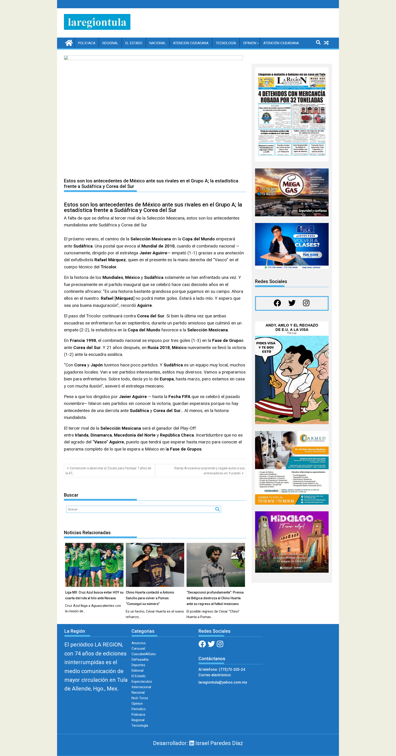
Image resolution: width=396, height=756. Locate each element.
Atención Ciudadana (281, 43)
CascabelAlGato (144, 654)
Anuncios (139, 643)
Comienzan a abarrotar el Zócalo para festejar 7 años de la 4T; (108, 470)
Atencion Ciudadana (191, 43)
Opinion (249, 43)
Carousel (138, 648)
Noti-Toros (140, 698)
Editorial (137, 670)
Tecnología (226, 43)
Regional (110, 43)
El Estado (133, 43)
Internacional (141, 687)
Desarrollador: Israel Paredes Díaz (198, 743)
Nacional (157, 43)
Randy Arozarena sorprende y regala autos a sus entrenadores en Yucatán (209, 470)
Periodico (139, 709)
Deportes (138, 665)
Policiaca (86, 43)
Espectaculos (142, 681)
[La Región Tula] (68, 42)
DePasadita (140, 659)
